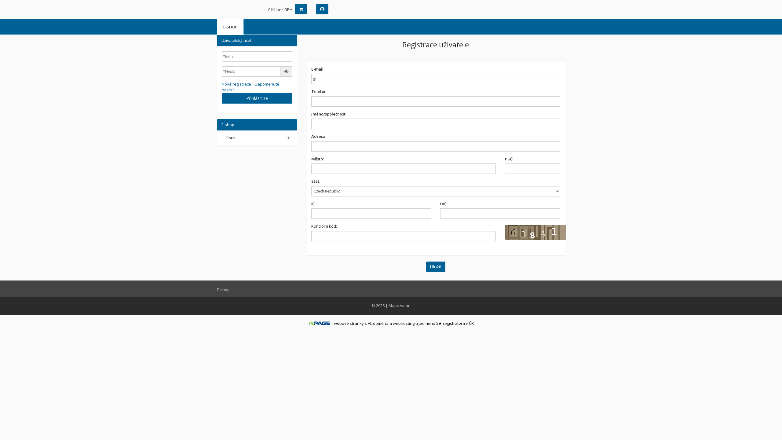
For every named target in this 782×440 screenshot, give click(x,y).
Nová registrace (236, 84)
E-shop (230, 27)
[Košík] (301, 9)
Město (317, 159)
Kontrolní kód (323, 226)
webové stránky (349, 323)
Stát (315, 181)
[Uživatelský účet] (322, 9)
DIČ (443, 204)
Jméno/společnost (328, 114)
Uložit (435, 267)
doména (381, 323)
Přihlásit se (257, 98)
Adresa (318, 136)
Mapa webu (400, 305)
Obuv (257, 138)
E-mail (317, 69)
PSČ (508, 159)
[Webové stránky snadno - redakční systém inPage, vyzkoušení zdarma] (319, 323)
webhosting (404, 323)
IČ (313, 204)
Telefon (319, 91)
